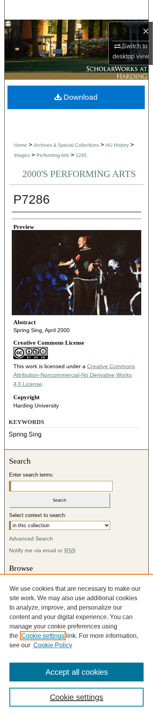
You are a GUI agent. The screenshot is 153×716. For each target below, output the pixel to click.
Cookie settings (42, 635)
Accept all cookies (77, 672)
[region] (76, 645)
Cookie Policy (52, 645)
